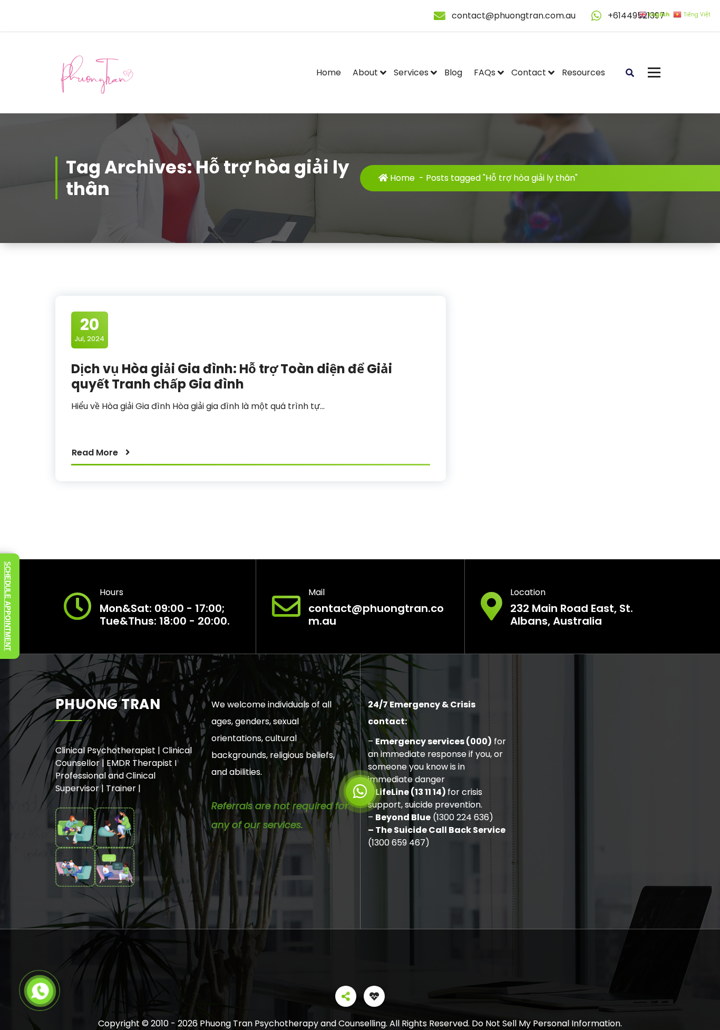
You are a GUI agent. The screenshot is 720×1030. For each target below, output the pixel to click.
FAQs (484, 72)
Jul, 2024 (89, 329)
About (365, 72)
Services (411, 72)
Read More (95, 452)
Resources (583, 72)
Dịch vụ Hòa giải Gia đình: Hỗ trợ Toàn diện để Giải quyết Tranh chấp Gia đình (231, 376)
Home (328, 72)
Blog (453, 72)
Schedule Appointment (8, 606)
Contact (528, 72)
